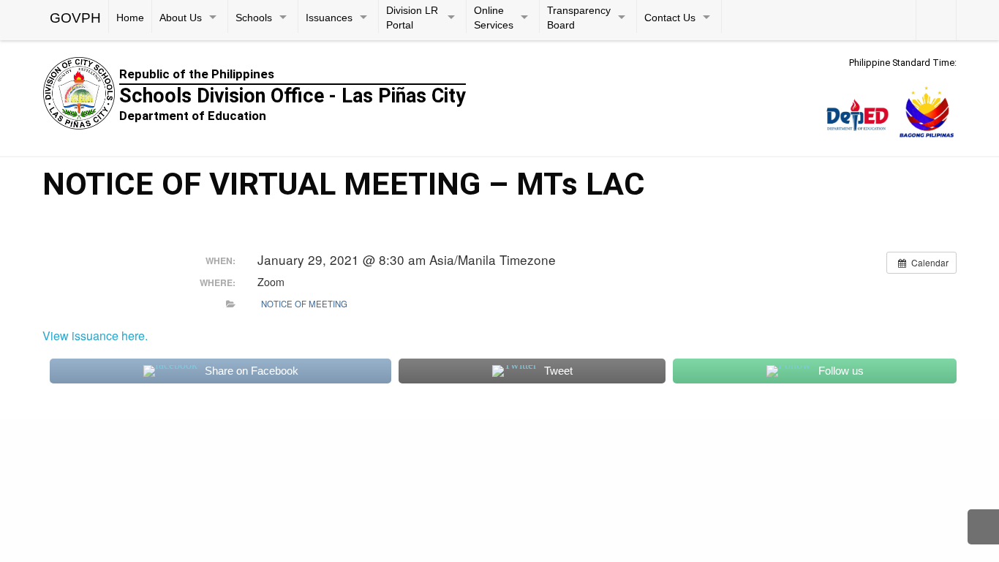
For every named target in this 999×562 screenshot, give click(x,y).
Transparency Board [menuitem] (579, 18)
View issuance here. (95, 335)
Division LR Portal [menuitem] (412, 18)
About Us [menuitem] (180, 17)
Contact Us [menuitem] (669, 17)
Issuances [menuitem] (329, 17)
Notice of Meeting (304, 304)
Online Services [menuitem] (493, 18)
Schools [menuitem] (253, 17)
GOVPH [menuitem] (75, 18)
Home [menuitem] (130, 17)
